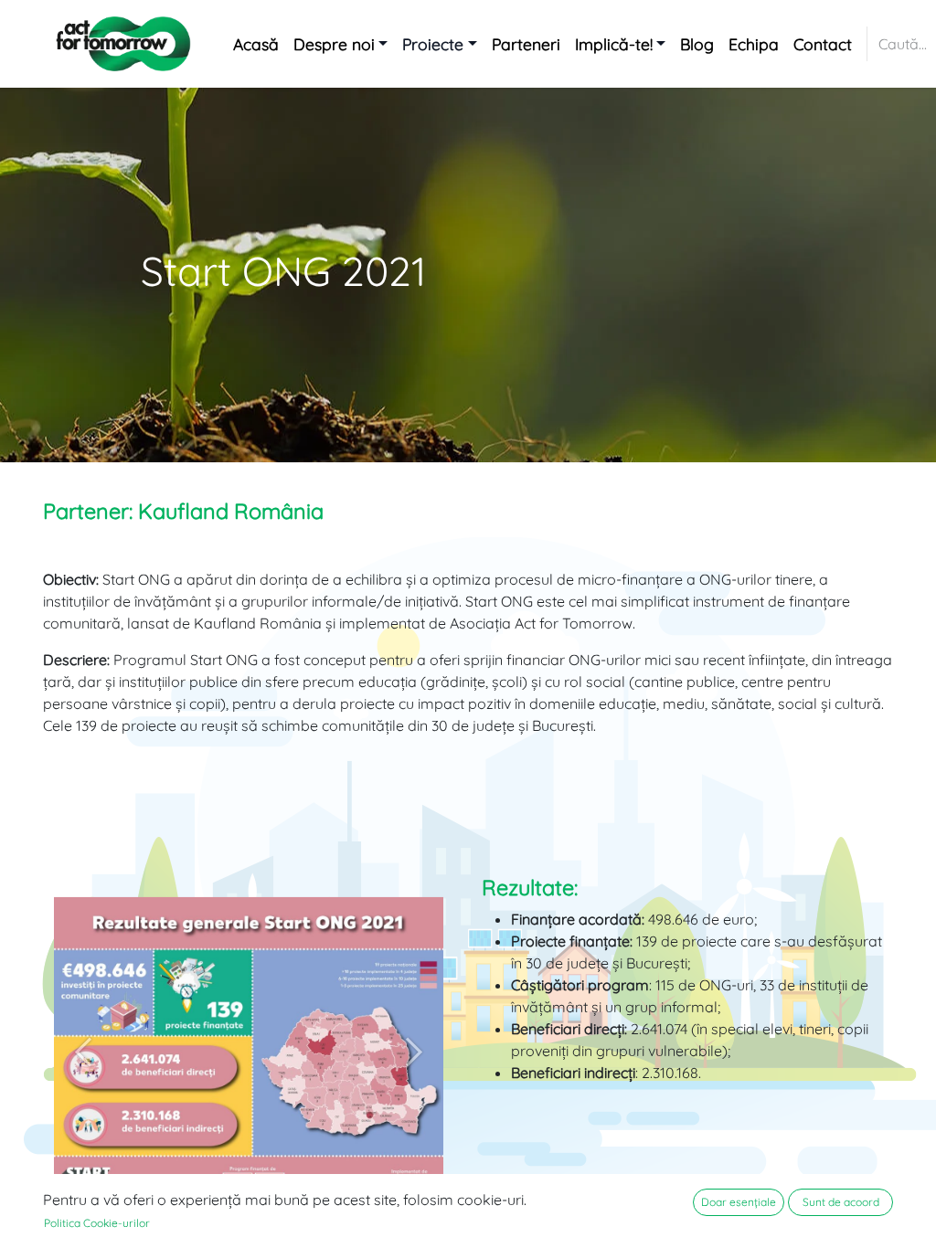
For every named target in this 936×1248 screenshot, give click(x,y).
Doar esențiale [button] (738, 1202)
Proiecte (432, 44)
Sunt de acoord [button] (841, 1202)
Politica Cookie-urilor (97, 1223)
